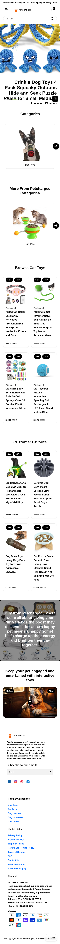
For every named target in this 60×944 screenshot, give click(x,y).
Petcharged (28, 938)
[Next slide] (56, 146)
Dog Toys (30, 165)
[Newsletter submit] (50, 772)
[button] (6, 99)
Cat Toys (30, 244)
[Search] (52, 19)
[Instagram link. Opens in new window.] (16, 782)
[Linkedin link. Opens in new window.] (28, 782)
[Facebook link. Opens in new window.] (10, 782)
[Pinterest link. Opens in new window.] (22, 782)
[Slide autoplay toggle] (55, 99)
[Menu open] (6, 10)
